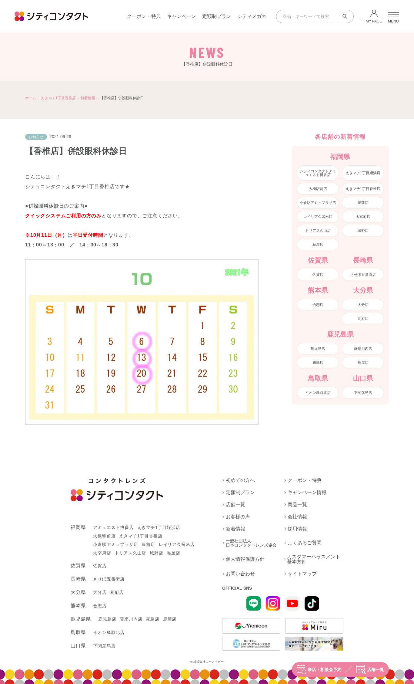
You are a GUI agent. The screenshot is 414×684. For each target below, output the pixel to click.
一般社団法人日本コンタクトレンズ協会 (251, 543)
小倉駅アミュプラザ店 (318, 203)
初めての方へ (240, 480)
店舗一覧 (375, 669)
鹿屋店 (363, 363)
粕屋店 (317, 244)
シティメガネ (251, 16)
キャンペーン (181, 16)
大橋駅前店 (318, 189)
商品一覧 (297, 504)
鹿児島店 (318, 349)
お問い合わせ (240, 573)
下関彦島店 (363, 393)
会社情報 (297, 516)
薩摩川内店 (363, 349)
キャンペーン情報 (307, 492)
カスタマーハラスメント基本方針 (313, 559)
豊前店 (363, 203)
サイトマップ (302, 573)
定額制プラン (216, 16)
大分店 (363, 305)
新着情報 (88, 98)
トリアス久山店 (318, 231)
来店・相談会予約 (325, 669)
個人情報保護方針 (245, 559)
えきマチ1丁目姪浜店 (363, 173)
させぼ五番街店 (363, 275)
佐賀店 (317, 275)
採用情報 (297, 529)
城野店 (363, 231)
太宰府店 (363, 217)
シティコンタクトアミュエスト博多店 (318, 173)
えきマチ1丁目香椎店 (58, 98)
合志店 (317, 305)
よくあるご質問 (305, 542)
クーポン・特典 (144, 16)
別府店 (363, 319)
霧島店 (317, 363)
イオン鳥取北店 (318, 393)
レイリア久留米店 (317, 217)
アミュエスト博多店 (113, 527)
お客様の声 (238, 516)
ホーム (30, 98)
